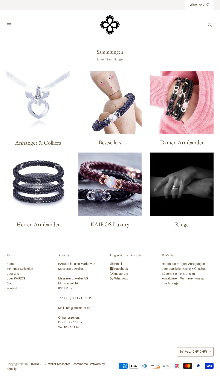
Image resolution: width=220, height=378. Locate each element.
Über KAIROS (15, 278)
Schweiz (193, 351)
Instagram (120, 273)
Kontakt (11, 288)
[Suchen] (210, 24)
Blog (9, 283)
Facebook (120, 268)
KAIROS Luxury (109, 224)
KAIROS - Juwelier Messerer (50, 364)
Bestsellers (110, 142)
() (199, 4)
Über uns (12, 273)
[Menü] (9, 25)
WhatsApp (120, 278)
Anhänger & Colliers (38, 142)
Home (100, 59)
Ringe (182, 224)
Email (117, 263)
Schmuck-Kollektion (19, 268)
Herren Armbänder (38, 224)
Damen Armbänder (182, 142)
